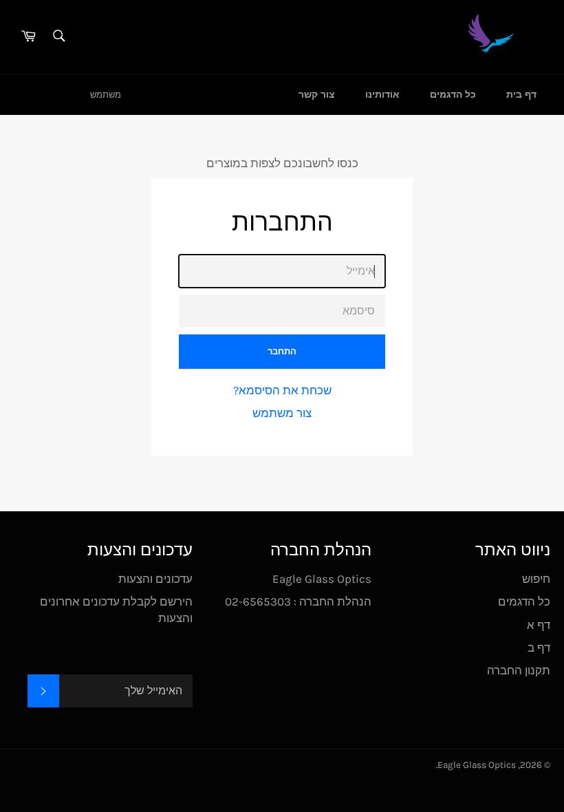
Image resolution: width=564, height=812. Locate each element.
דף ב (539, 647)
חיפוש (536, 579)
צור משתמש (282, 413)
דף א (538, 625)
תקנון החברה (518, 670)
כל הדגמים (453, 94)
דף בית (521, 94)
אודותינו (382, 94)
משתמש (105, 94)
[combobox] (58, 36)
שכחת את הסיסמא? (282, 390)
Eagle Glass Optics (476, 765)
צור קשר (317, 94)
